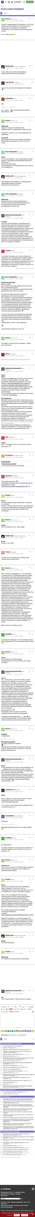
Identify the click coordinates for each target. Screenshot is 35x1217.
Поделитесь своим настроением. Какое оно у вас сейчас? (16, 1049)
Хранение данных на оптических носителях (13, 1054)
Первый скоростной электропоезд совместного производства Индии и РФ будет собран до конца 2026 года (17, 1124)
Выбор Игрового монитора (9, 1056)
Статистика (4, 1204)
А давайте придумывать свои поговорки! (12, 1046)
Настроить (24, 1215)
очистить (17, 1011)
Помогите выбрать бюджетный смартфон (12, 1071)
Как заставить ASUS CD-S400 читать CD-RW (13, 1152)
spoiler (31, 1007)
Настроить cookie (18, 1205)
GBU (6, 437)
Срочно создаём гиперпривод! (12, 9)
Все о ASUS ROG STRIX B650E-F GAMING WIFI (13, 1092)
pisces (7, 354)
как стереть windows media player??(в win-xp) (13, 1147)
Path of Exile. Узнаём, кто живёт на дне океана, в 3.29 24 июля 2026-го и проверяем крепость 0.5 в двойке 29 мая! (18, 1058)
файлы (12, 1011)
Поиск (25, 1202)
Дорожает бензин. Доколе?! (9, 1047)
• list (14, 1009)
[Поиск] (24, 2)
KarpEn (7, 495)
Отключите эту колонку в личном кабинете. (11, 1157)
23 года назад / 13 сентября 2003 (14, 20)
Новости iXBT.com (5, 1096)
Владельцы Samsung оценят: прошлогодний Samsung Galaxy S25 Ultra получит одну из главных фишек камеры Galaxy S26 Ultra (18, 1099)
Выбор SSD (5, 1084)
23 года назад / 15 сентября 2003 (14, 881)
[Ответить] (29, 18)
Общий (2, 6)
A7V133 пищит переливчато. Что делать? (12, 1154)
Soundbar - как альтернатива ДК (10, 1069)
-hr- (2, 1011)
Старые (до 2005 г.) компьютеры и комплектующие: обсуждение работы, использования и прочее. (17, 1086)
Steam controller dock (9, 1093)
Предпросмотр (22, 1035)
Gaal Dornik (9, 82)
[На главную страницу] (2, 2)
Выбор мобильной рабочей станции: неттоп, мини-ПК (15, 1080)
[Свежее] (9, 2)
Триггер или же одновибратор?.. (10, 1065)
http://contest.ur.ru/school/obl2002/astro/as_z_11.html (17, 915)
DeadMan (8, 634)
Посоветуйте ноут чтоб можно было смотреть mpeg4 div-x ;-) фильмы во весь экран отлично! (17, 1134)
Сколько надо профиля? (8, 1082)
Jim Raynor (9, 455)
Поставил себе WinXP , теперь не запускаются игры (15, 1149)
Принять (17, 1215)
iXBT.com (4, 1210)
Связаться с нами (5, 1202)
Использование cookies (7, 1205)
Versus (7, 552)
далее (5, 13)
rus (4, 1011)
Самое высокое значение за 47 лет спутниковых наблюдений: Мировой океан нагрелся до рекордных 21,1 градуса (17, 1109)
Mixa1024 (8, 476)
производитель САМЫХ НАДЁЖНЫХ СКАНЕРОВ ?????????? (16, 1142)
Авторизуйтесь (5, 1035)
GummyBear (9, 816)
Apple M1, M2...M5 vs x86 (8, 1072)
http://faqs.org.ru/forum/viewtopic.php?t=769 (14, 486)
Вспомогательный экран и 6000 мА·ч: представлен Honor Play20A (18, 1117)
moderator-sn (10, 790)
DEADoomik (9, 66)
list (17, 1009)
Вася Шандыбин (11, 152)
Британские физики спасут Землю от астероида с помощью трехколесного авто (15, 384)
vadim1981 (9, 98)
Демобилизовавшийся (13, 215)
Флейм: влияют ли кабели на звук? (11, 1060)
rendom (8, 251)
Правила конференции (17, 1202)
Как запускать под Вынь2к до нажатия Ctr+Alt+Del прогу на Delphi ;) (18, 1139)
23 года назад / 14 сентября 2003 (14, 371)
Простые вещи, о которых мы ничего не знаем (14, 1067)
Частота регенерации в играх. (10, 1145)
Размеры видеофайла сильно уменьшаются (13, 1151)
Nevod (7, 19)
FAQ (29, 1202)
